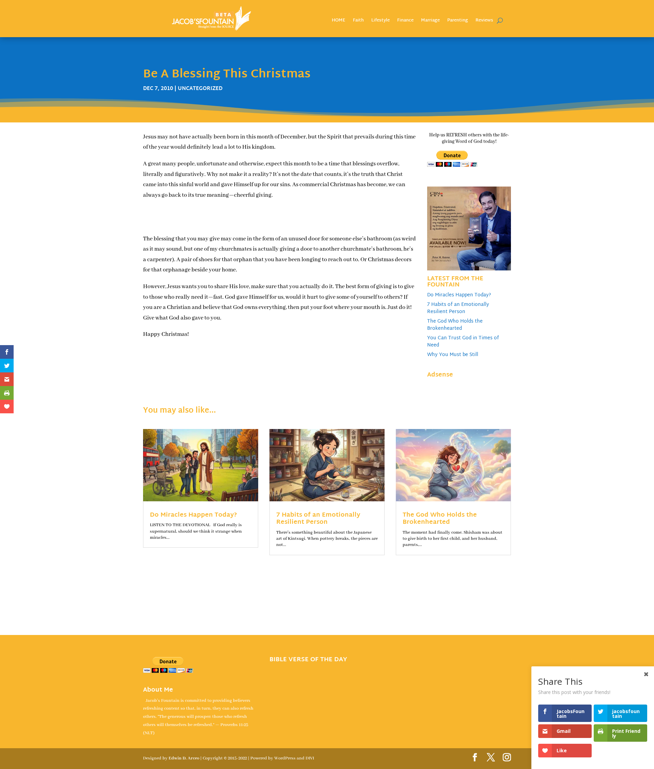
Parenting (457, 21)
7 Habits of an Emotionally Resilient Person (458, 308)
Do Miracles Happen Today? (459, 295)
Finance (405, 21)
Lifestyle (380, 21)
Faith (358, 21)
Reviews (484, 21)
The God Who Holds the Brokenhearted (455, 325)
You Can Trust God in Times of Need (463, 342)
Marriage (430, 21)
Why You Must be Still (452, 355)
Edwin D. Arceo (184, 758)
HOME (338, 21)
